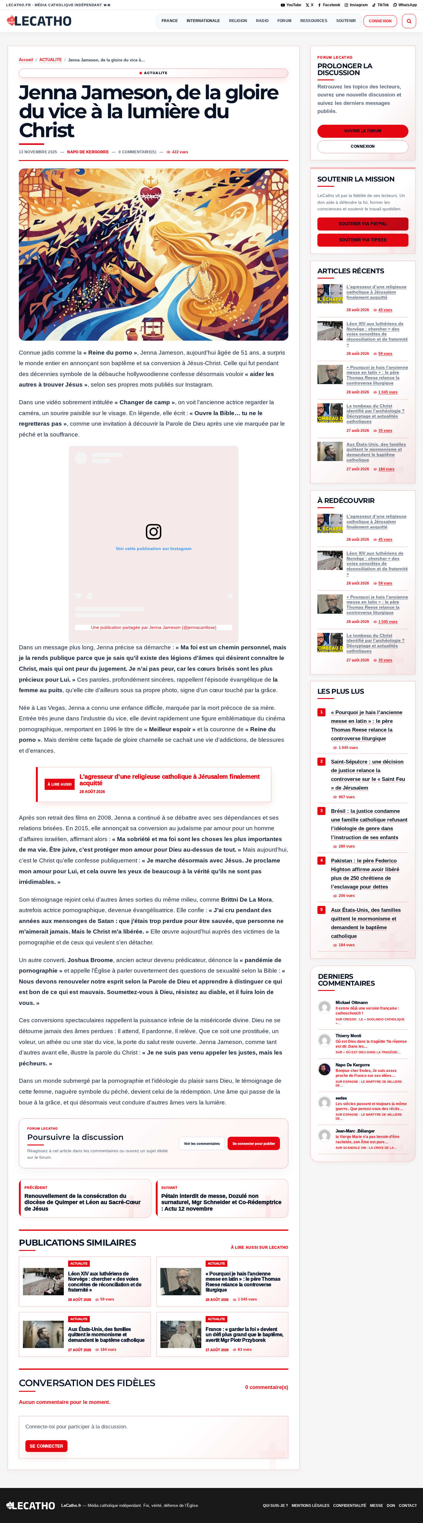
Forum (284, 21)
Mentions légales (310, 1505)
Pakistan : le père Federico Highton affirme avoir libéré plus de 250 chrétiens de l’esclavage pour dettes (365, 874)
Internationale (203, 21)
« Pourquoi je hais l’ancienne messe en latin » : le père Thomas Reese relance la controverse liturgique (366, 725)
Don (391, 1505)
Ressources (313, 21)
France (170, 21)
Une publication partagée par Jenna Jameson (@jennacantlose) (153, 627)
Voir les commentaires (202, 1143)
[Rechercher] (409, 21)
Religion (238, 21)
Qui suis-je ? (275, 1505)
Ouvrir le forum (362, 131)
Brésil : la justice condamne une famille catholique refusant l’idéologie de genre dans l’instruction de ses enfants (369, 824)
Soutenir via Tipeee (363, 240)
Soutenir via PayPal (363, 224)
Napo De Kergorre (88, 152)
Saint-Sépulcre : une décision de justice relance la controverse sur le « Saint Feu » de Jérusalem (368, 775)
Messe (376, 1505)
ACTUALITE (50, 59)
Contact (408, 1505)
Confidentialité (349, 1505)
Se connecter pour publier (254, 1143)
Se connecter (46, 1446)
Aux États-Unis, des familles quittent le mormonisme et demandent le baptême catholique (366, 923)
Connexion (380, 21)
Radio (262, 21)
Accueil (26, 59)
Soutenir (346, 21)
